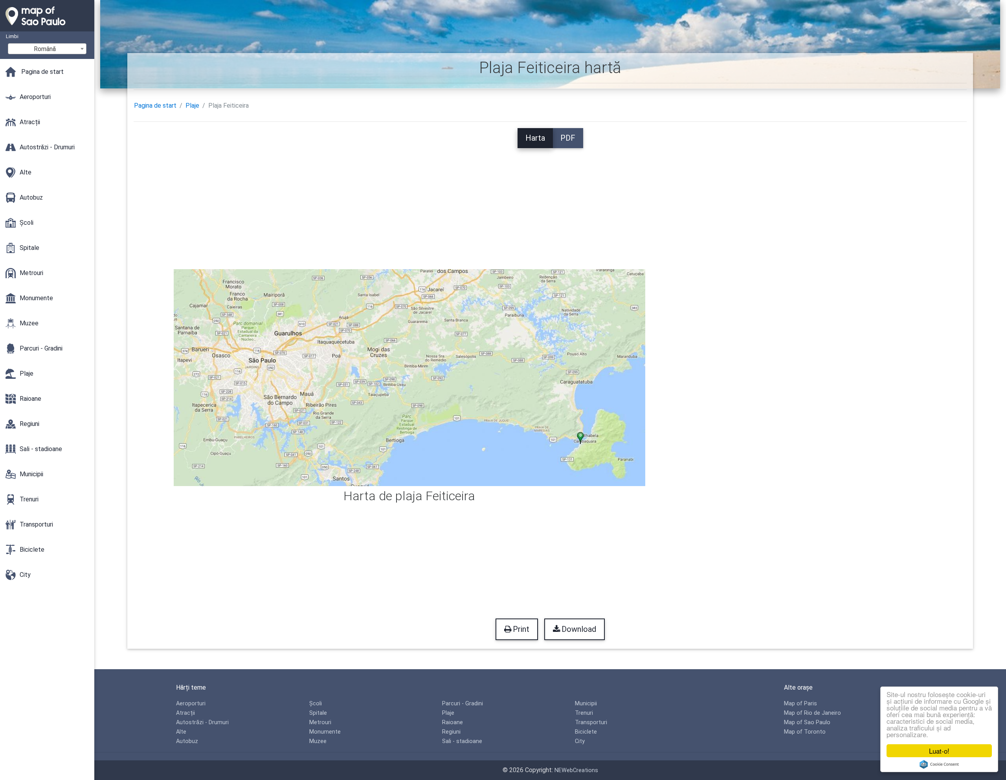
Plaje (192, 105)
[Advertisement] (550, 203)
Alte (181, 732)
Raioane (452, 722)
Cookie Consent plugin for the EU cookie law (939, 764)
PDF (567, 138)
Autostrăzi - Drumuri (202, 722)
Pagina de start (155, 105)
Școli (315, 703)
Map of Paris (800, 703)
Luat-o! (939, 751)
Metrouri (320, 722)
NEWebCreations (576, 770)
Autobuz (187, 741)
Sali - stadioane (462, 741)
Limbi (12, 36)
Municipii (586, 703)
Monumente (325, 732)
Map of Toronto (805, 732)
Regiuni (451, 732)
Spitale (318, 713)
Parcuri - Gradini (462, 703)
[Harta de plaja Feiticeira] (409, 377)
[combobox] (47, 48)
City (580, 741)
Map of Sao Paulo (807, 722)
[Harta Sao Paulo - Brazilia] (47, 27)
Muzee (318, 741)
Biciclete (586, 732)
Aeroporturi (191, 703)
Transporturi (591, 722)
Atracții (185, 713)
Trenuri (584, 713)
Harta (535, 138)
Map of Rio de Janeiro (812, 713)
